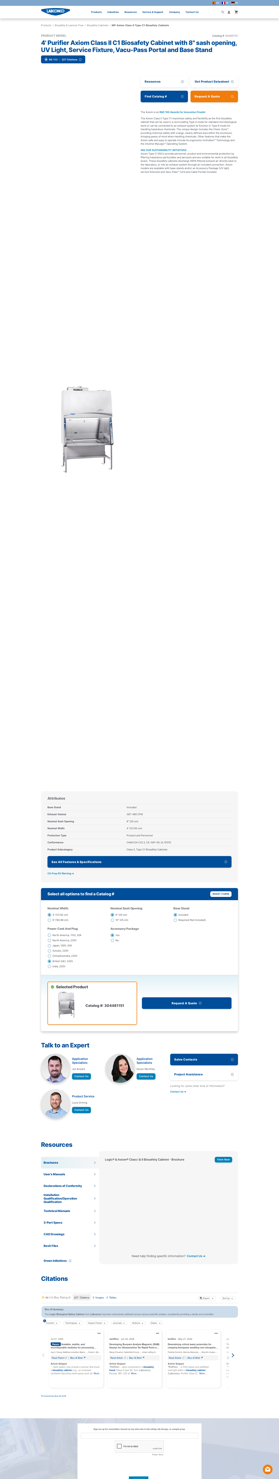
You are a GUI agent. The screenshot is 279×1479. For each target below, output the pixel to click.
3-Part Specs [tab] (53, 1222)
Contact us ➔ (178, 1091)
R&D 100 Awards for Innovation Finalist (182, 112)
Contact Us (192, 12)
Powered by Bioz (48, 68)
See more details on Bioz (227, 1395)
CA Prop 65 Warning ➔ (60, 873)
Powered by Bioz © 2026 (54, 1396)
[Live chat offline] (268, 1473)
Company (174, 12)
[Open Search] (223, 12)
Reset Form (221, 894)
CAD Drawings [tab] (54, 1234)
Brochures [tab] (51, 1162)
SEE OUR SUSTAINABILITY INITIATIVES (163, 149)
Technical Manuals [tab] (57, 1211)
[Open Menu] (6, 10)
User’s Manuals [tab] (54, 1174)
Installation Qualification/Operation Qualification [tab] (60, 1198)
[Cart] (236, 12)
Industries (113, 12)
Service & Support (152, 12)
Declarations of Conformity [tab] (63, 1186)
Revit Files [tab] (51, 1246)
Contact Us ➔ (196, 1256)
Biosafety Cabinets (97, 25)
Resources (130, 12)
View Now (223, 1159)
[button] (229, 12)
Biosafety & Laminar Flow (69, 25)
